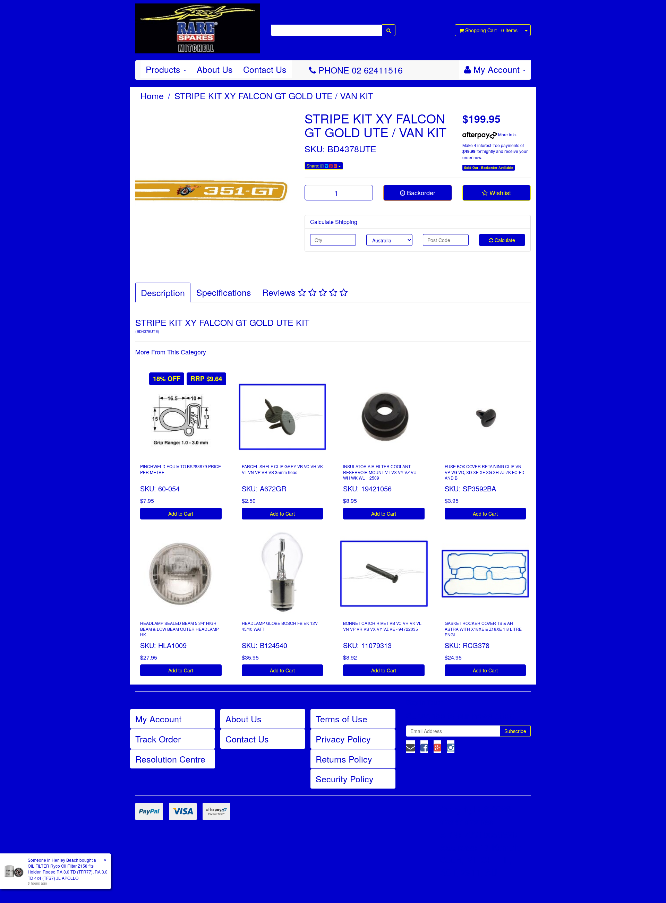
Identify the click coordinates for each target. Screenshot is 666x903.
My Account (158, 718)
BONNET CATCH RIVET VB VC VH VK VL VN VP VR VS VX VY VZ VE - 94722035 (382, 626)
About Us (215, 69)
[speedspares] (197, 25)
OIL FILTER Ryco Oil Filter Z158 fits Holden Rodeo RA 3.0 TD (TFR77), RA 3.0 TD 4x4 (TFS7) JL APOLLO (68, 871)
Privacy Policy (343, 738)
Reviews (280, 292)
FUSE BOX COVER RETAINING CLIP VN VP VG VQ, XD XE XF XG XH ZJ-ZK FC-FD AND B (484, 472)
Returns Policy (344, 758)
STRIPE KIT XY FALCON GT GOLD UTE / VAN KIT (273, 95)
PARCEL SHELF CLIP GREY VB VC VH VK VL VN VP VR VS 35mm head (282, 469)
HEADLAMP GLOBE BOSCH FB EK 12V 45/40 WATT (280, 626)
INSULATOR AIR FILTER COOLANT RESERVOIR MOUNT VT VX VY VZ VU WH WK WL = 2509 (380, 472)
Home (152, 95)
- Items (491, 30)
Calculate (504, 240)
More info (506, 134)
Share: (313, 166)
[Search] (388, 30)
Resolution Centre (170, 758)
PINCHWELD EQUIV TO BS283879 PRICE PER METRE (180, 469)
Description (163, 292)
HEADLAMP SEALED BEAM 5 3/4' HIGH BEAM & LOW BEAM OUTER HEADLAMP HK (179, 629)
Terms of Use (341, 718)
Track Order (158, 738)
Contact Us (265, 69)
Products (164, 69)
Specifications (223, 292)
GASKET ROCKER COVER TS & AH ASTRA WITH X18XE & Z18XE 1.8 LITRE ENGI (483, 629)
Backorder (420, 192)
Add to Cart (180, 513)
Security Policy (345, 778)
